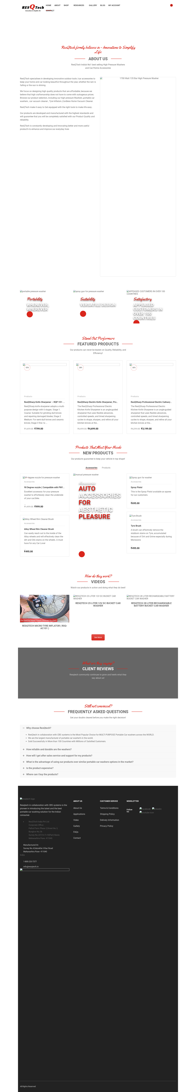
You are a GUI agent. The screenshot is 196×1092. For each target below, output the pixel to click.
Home (48, 5)
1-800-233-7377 (30, 861)
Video (76, 820)
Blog (102, 5)
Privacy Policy (106, 826)
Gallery (93, 5)
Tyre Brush (136, 526)
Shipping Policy (107, 814)
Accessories (91, 467)
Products (28, 396)
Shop (66, 5)
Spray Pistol (136, 487)
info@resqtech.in (31, 866)
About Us (77, 808)
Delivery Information (109, 820)
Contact (50, 11)
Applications (79, 814)
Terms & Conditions (109, 808)
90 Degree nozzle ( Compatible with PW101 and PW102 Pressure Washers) (60, 487)
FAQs (75, 832)
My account (114, 5)
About (57, 5)
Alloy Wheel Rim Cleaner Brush (39, 529)
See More (98, 637)
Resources (79, 5)
